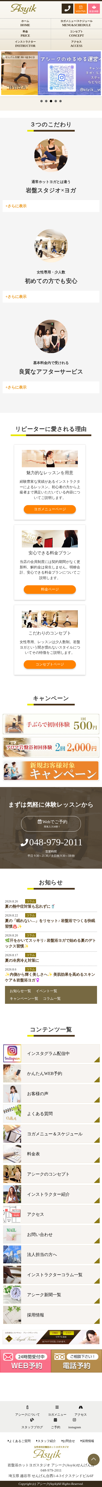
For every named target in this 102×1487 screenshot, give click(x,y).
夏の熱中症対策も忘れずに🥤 (30, 906)
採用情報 (88, 1441)
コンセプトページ (50, 664)
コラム (30, 901)
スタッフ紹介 (46, 1441)
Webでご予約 (54, 823)
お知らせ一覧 (20, 991)
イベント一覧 (46, 991)
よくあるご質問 (20, 1441)
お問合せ (69, 1441)
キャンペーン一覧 (24, 998)
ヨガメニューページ (50, 509)
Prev (7, 73)
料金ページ (50, 589)
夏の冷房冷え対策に (22, 960)
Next (94, 73)
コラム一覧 (52, 998)
